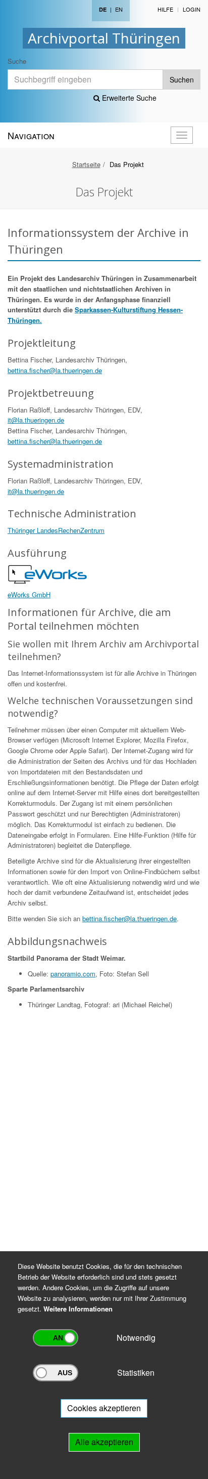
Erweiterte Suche (128, 98)
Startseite (86, 164)
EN (119, 9)
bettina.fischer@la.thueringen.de (55, 370)
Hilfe (165, 9)
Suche (17, 61)
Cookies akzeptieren (104, 1408)
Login (191, 9)
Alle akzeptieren (104, 1442)
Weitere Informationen (78, 1308)
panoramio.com (72, 973)
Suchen (182, 79)
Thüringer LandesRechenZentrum (56, 530)
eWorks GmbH (29, 594)
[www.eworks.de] (48, 574)
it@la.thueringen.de (36, 420)
